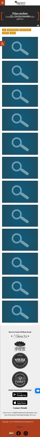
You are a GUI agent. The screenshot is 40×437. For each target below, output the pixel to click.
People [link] (5, 33)
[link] (2, 43)
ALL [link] (4, 30)
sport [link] (13, 33)
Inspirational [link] (13, 30)
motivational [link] (25, 30)
